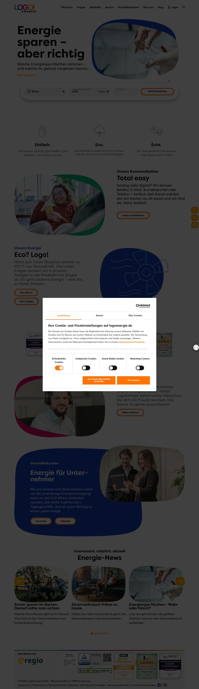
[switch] (86, 368)
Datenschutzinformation (132, 342)
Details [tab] (99, 315)
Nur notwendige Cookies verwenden (99, 380)
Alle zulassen (133, 380)
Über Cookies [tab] (135, 315)
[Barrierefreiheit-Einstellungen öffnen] (196, 347)
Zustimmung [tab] (63, 315)
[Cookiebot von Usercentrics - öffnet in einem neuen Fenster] (137, 306)
